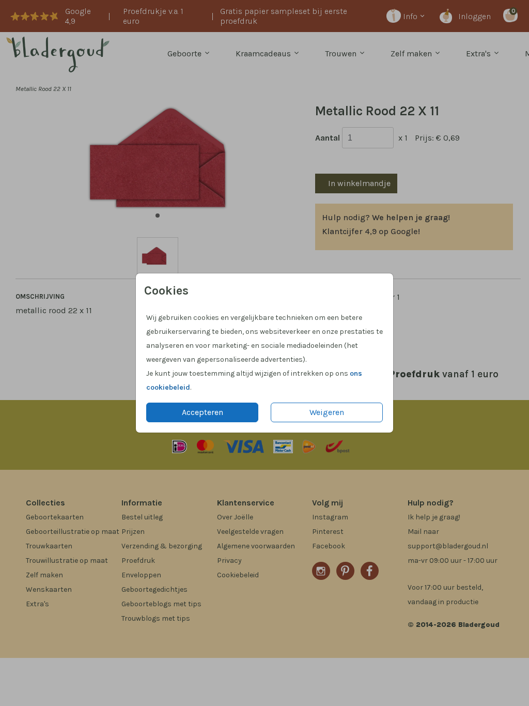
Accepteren (202, 412)
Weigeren (326, 412)
